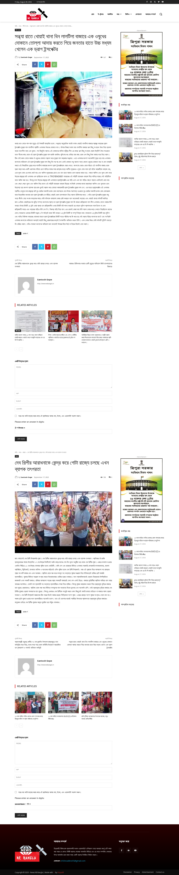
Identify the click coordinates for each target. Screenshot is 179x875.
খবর (20, 26)
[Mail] (128, 850)
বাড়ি (16, 26)
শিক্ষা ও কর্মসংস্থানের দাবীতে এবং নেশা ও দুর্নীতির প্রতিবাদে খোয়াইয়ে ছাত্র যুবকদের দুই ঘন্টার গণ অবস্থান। (62, 337)
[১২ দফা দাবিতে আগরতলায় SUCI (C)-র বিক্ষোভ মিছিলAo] (125, 128)
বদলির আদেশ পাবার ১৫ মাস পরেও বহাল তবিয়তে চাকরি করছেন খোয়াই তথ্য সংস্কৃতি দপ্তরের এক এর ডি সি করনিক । (30, 337)
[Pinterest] (48, 64)
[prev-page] (16, 349)
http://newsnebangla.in (45, 284)
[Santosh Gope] (16, 57)
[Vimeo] (158, 2)
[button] (160, 14)
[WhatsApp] (54, 64)
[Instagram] (151, 2)
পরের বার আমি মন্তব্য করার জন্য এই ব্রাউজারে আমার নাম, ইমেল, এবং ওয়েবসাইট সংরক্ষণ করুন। (49, 416)
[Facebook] (147, 2)
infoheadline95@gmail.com (73, 860)
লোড (140, 167)
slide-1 (25, 233)
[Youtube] (162, 2)
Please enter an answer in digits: (29, 422)
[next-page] (21, 349)
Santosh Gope (26, 57)
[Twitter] (154, 2)
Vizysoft (61, 872)
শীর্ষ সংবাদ (25, 26)
